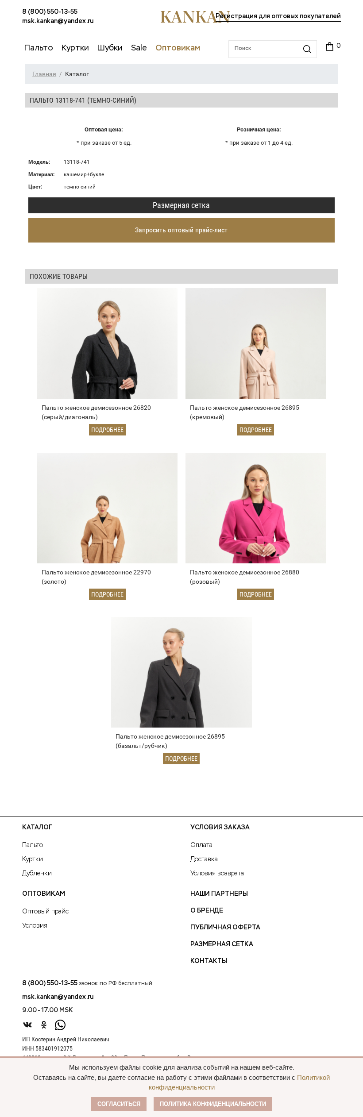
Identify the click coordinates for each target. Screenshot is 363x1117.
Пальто (32, 845)
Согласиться (118, 1104)
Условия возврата (217, 873)
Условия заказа (220, 827)
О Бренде (206, 911)
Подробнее (107, 429)
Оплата (201, 845)
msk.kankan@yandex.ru (57, 21)
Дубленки (37, 873)
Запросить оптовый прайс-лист (181, 230)
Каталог (37, 827)
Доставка (204, 859)
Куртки (32, 859)
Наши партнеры (219, 894)
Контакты (208, 961)
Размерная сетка (181, 205)
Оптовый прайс (45, 912)
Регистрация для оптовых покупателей (278, 16)
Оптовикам (43, 894)
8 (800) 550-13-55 (49, 12)
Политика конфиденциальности (213, 1104)
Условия (34, 926)
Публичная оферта (225, 927)
